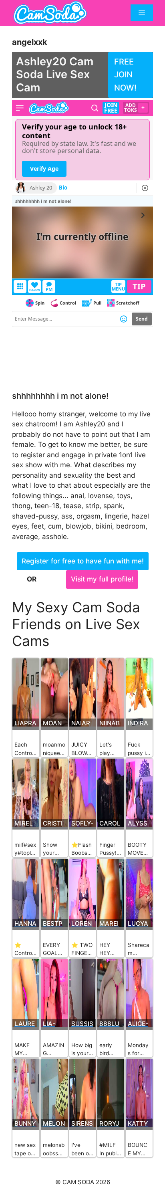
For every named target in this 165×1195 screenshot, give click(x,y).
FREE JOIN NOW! (125, 75)
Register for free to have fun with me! (83, 561)
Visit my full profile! (102, 579)
